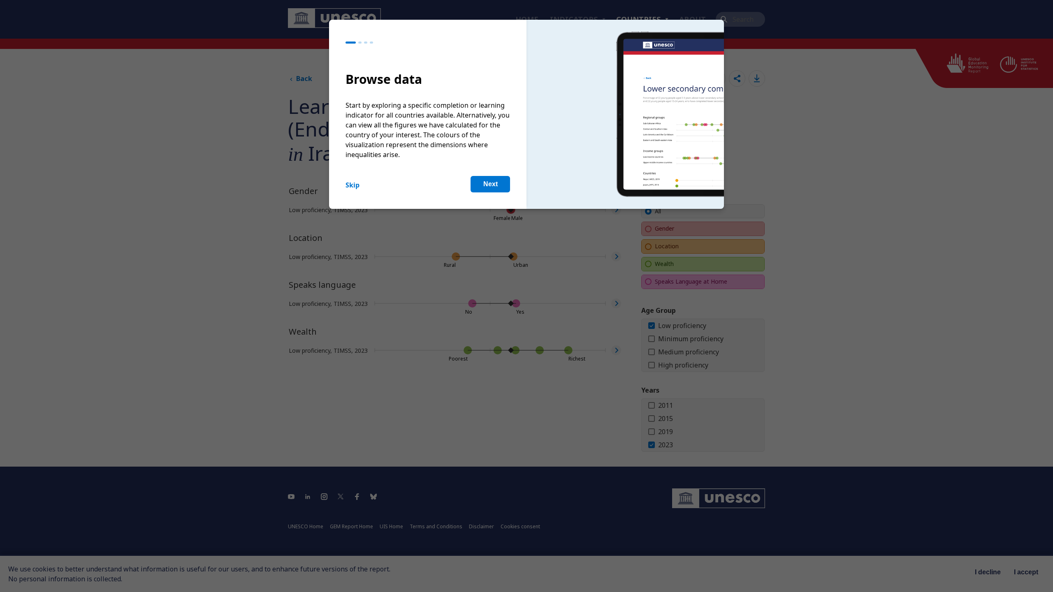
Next (490, 183)
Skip (353, 185)
